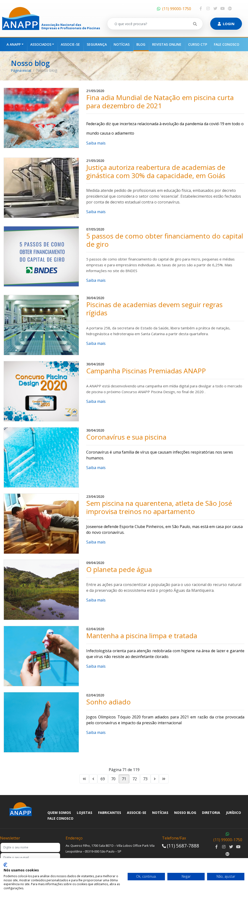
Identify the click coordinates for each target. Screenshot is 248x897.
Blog (140, 44)
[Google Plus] (229, 8)
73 (145, 778)
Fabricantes (109, 812)
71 (124, 778)
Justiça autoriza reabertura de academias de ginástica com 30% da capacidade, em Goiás (155, 171)
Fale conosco (226, 44)
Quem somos (59, 812)
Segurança (97, 44)
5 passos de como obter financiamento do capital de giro (164, 240)
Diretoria (211, 812)
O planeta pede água (119, 569)
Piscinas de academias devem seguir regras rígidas (154, 309)
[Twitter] (215, 8)
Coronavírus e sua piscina (126, 437)
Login (228, 23)
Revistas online (166, 44)
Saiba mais (96, 143)
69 (103, 778)
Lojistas (84, 812)
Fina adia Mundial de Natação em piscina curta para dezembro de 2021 (160, 102)
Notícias (122, 44)
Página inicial (21, 70)
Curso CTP (197, 44)
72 (134, 778)
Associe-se (70, 44)
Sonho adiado (108, 702)
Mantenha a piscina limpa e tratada (141, 636)
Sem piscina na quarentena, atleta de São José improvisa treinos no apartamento (159, 507)
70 (113, 778)
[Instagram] (208, 8)
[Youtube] (222, 8)
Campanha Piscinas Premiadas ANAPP (146, 371)
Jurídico (233, 812)
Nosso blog (185, 812)
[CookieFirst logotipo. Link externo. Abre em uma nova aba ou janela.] (5, 865)
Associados (40, 44)
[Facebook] (200, 8)
